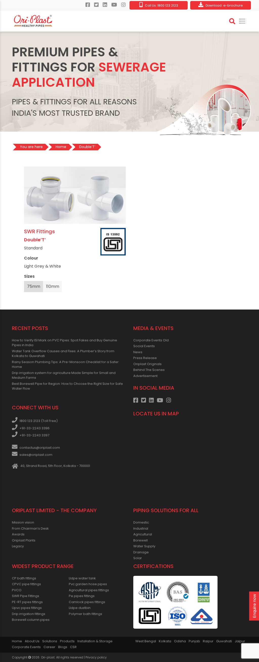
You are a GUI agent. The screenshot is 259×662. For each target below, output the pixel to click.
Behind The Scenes (149, 369)
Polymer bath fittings (85, 613)
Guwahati (224, 641)
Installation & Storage (95, 641)
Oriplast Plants (23, 540)
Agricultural (142, 534)
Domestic (141, 522)
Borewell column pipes (31, 619)
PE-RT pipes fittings (27, 602)
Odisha (180, 641)
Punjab (194, 641)
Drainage (141, 552)
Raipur (208, 641)
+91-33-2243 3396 (34, 428)
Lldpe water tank (82, 578)
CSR (73, 647)
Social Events (144, 346)
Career (49, 647)
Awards (18, 534)
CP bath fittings (24, 578)
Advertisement (145, 375)
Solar (137, 558)
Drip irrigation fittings (28, 613)
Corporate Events (26, 647)
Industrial (140, 528)
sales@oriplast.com (35, 454)
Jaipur (240, 641)
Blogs (62, 647)
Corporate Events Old (151, 340)
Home (17, 641)
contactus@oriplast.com (39, 447)
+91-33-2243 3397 (34, 435)
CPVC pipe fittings (26, 584)
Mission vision (23, 522)
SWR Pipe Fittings (25, 596)
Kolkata (165, 641)
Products (67, 641)
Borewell (140, 540)
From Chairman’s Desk (30, 528)
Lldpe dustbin (80, 607)
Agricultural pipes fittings (89, 590)
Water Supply (144, 546)
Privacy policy (96, 657)
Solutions (49, 641)
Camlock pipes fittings (87, 602)
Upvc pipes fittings (27, 607)
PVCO (16, 590)
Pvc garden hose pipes (88, 584)
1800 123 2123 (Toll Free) (38, 420)
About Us (32, 641)
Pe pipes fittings (82, 596)
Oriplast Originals (147, 364)
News (137, 352)
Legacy (18, 546)
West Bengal (145, 641)
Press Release (145, 358)
